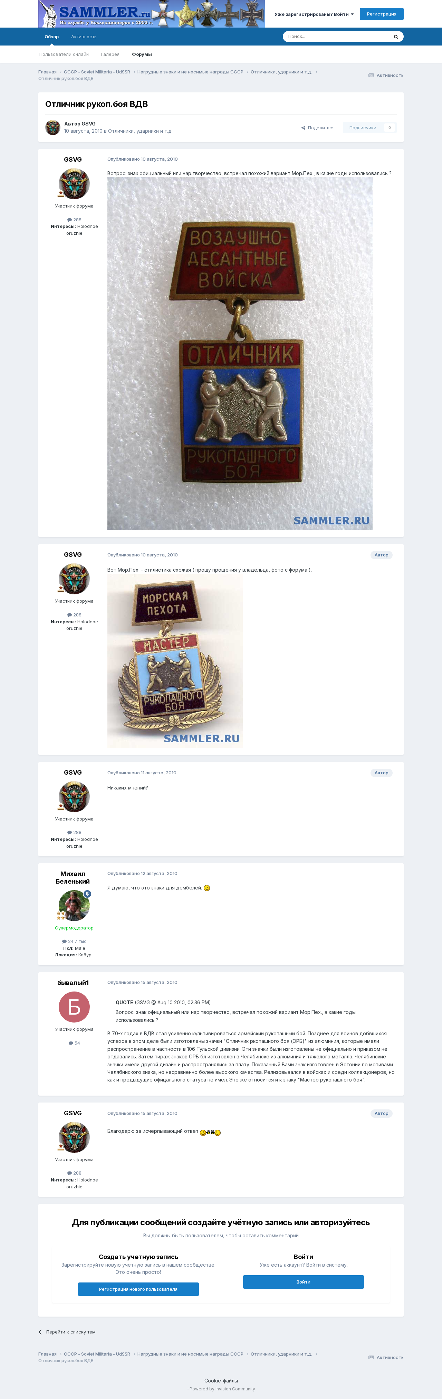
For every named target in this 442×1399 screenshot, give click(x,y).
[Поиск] (396, 36)
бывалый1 (73, 982)
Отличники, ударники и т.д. (140, 131)
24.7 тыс (77, 941)
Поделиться (320, 127)
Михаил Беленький (73, 877)
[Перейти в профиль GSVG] (52, 127)
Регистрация (381, 14)
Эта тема (370, 36)
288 (76, 219)
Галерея (110, 54)
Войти (303, 1282)
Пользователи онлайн (64, 54)
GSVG (88, 124)
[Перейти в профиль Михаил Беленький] (74, 905)
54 (76, 1043)
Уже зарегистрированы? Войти (313, 14)
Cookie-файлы (221, 1380)
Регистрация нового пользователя (138, 1289)
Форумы (142, 54)
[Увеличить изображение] (206, 887)
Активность (84, 36)
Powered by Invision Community (222, 1388)
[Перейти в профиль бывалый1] (74, 1007)
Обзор (52, 36)
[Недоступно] (240, 353)
